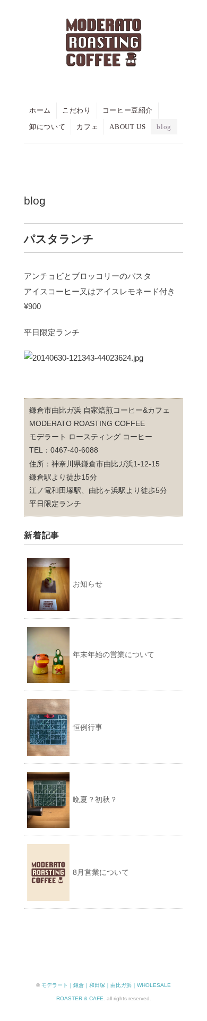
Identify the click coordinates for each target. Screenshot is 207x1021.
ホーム (40, 110)
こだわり (76, 110)
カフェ (87, 127)
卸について (47, 127)
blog (164, 127)
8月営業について (101, 872)
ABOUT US (127, 127)
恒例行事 (87, 727)
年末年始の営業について (113, 654)
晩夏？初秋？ (95, 799)
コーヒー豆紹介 (127, 110)
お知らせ (87, 584)
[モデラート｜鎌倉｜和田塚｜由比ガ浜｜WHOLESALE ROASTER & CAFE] (104, 28)
